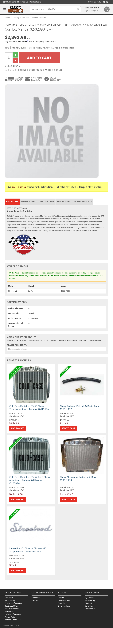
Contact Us (23, 2)
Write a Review (35, 69)
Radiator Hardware (39, 18)
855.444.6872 (10, 2)
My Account (89, 598)
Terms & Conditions (13, 620)
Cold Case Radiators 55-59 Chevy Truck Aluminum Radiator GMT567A (29, 407)
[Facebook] (104, 2)
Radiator (25, 18)
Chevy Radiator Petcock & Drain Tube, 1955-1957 (80, 407)
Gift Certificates (64, 600)
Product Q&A (64, 201)
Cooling (16, 18)
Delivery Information (13, 614)
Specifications (47, 201)
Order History (90, 600)
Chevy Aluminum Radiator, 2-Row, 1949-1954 (78, 478)
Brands (61, 598)
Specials (61, 603)
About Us (9, 611)
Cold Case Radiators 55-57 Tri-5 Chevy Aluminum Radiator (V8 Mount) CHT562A (29, 480)
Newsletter (89, 606)
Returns (35, 600)
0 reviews (22, 69)
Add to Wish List (54, 69)
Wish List (88, 603)
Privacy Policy (10, 617)
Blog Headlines (64, 606)
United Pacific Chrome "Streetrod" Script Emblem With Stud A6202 (27, 550)
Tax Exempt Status (12, 606)
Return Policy (10, 600)
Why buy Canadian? (13, 609)
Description (12, 201)
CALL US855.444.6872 (55, 79)
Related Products (83, 201)
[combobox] (56, 349)
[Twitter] (107, 2)
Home (7, 18)
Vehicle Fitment (29, 201)
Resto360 (9, 598)
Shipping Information (13, 603)
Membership (90, 609)
